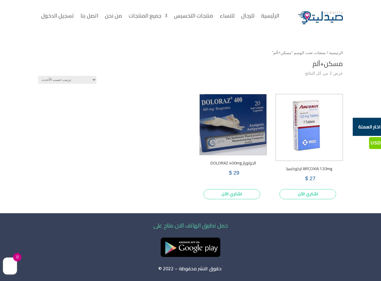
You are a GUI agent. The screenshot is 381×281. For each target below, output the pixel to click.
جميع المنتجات (145, 17)
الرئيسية (270, 17)
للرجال (247, 17)
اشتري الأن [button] (308, 194)
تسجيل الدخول (57, 17)
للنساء (227, 17)
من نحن (113, 17)
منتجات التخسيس (193, 17)
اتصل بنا (89, 17)
